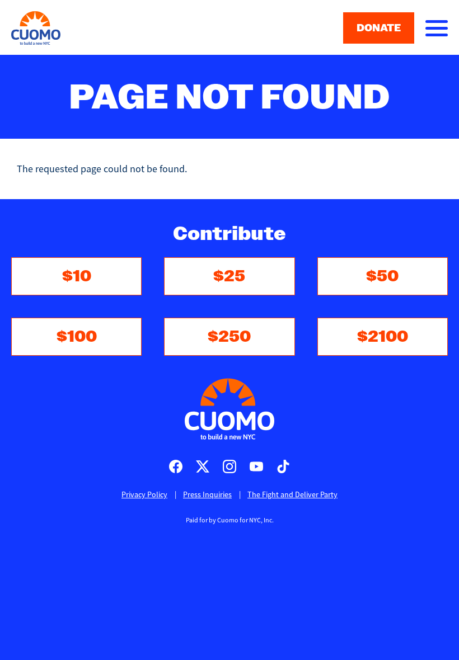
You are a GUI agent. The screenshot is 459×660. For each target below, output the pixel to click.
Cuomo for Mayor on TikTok (283, 466)
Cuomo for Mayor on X (202, 466)
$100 (77, 336)
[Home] (229, 409)
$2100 (382, 336)
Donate (379, 28)
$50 (382, 276)
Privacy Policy (144, 494)
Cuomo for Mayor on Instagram (229, 466)
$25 (229, 276)
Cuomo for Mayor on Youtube (256, 466)
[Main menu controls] (436, 28)
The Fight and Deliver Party (292, 494)
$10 (76, 276)
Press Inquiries (207, 494)
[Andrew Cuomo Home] (36, 28)
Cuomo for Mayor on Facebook (175, 466)
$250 (229, 336)
